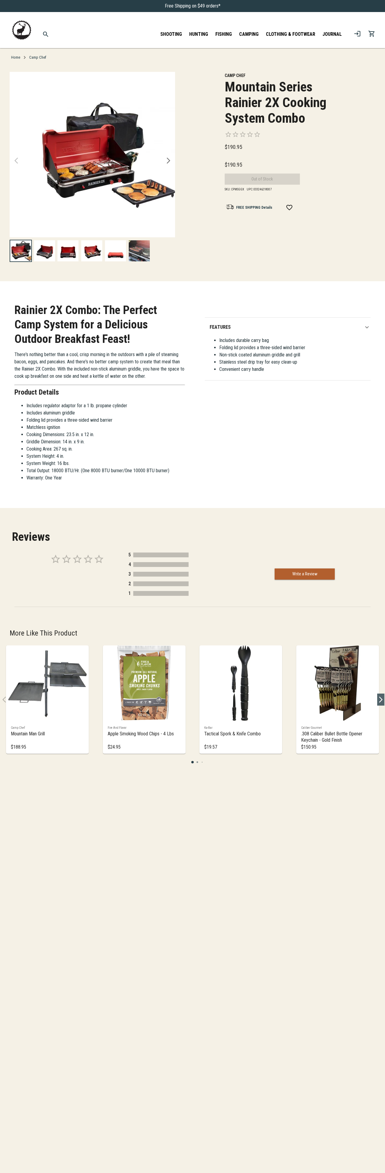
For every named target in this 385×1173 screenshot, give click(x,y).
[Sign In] (357, 34)
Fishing (223, 34)
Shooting (171, 34)
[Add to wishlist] (289, 207)
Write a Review (304, 573)
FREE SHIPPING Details (254, 207)
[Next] (168, 161)
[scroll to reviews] (285, 134)
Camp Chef (37, 57)
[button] (290, 327)
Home (15, 57)
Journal (332, 34)
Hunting (198, 34)
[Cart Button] (372, 34)
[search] (46, 34)
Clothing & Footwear (290, 34)
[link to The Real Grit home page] (21, 30)
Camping (249, 34)
